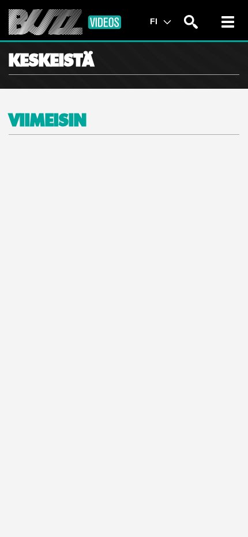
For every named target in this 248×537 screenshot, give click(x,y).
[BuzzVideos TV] (65, 22)
